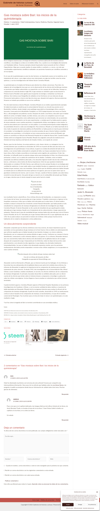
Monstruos (81, 205)
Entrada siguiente (61, 355)
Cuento (88, 169)
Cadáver (85, 165)
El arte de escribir (90, 178)
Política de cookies (69, 508)
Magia (92, 199)
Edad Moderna (81, 178)
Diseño (84, 172)
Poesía (90, 211)
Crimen (78, 169)
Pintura (84, 211)
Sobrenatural (81, 217)
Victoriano (85, 220)
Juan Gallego (80, 195)
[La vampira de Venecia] (58, 335)
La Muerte (87, 195)
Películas (79, 211)
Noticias (90, 208)
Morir (87, 205)
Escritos (87, 182)
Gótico (91, 185)
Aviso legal (35, 500)
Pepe (11, 376)
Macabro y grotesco (83, 199)
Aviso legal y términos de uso (88, 508)
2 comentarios (14, 22)
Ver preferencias (92, 504)
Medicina (44, 22)
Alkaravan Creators (88, 3)
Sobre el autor (74, 3)
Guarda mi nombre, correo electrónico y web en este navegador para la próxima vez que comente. (37, 465)
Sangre (92, 214)
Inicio (65, 3)
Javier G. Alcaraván (85, 192)
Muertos (50, 22)
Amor (78, 162)
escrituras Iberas (58, 385)
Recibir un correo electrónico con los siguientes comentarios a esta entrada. (29, 470)
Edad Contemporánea (28, 22)
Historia (6, 22)
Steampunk (89, 217)
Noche (84, 208)
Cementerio (91, 165)
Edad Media (82, 175)
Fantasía (80, 185)
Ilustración (80, 189)
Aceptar (68, 504)
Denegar (80, 504)
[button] (97, 492)
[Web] (59, 459)
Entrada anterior (10, 355)
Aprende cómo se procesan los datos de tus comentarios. (50, 484)
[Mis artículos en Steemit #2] (14, 335)
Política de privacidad (78, 508)
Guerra (37, 22)
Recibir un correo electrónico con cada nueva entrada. (22, 475)
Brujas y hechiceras (87, 162)
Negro (79, 208)
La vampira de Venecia (53, 341)
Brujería (80, 166)
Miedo (78, 201)
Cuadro (83, 169)
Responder (65, 394)
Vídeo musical (82, 224)
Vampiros (79, 220)
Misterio (89, 201)
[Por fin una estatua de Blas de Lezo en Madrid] (36, 335)
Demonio (80, 172)
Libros (93, 195)
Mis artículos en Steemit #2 (10, 341)
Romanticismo (86, 214)
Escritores (81, 182)
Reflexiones (79, 214)
